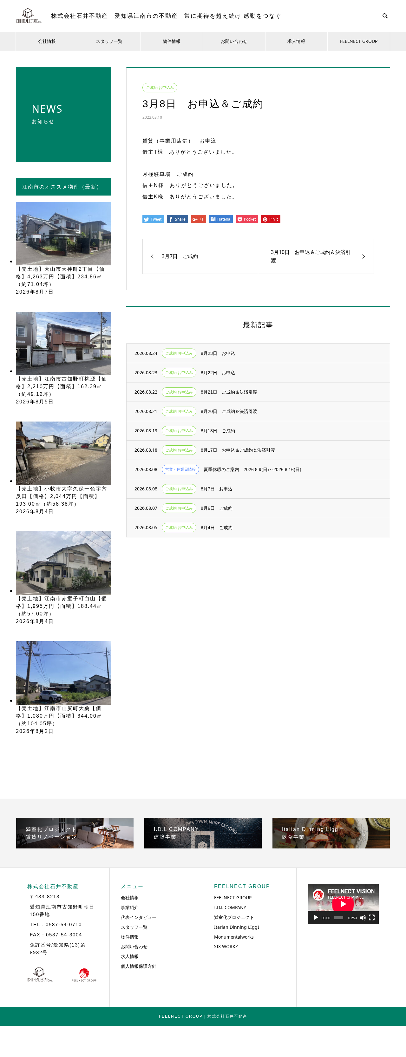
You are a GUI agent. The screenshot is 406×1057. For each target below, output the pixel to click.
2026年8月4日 (35, 511)
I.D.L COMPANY (230, 907)
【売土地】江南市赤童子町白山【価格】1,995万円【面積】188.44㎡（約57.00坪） (61, 606)
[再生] (316, 917)
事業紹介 (130, 907)
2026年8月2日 (35, 731)
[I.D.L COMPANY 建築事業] (203, 845)
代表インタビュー (138, 917)
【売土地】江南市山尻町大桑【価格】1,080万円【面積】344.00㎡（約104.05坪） (59, 716)
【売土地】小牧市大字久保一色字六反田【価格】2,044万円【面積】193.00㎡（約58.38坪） (61, 496)
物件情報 (171, 41)
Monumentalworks (234, 937)
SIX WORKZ (226, 946)
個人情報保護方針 (138, 966)
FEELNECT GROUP (358, 41)
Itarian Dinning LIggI (236, 927)
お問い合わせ (234, 41)
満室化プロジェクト (234, 917)
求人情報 (296, 41)
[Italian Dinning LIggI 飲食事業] (331, 845)
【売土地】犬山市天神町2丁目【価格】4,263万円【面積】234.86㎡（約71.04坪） (60, 276)
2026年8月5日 (35, 401)
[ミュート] (363, 917)
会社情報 (47, 41)
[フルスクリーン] (372, 917)
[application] (343, 904)
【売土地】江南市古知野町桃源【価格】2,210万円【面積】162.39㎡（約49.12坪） (61, 386)
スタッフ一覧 (109, 41)
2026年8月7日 (35, 292)
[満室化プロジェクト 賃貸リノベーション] (75, 845)
